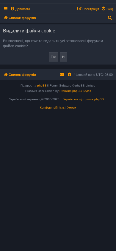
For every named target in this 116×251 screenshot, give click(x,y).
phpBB (42, 85)
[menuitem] (20, 8)
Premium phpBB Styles (75, 90)
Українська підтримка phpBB (83, 99)
